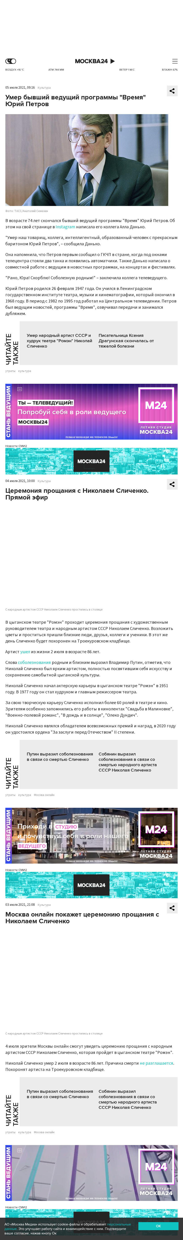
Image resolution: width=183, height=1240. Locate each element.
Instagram (65, 227)
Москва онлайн (44, 795)
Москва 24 (91, 61)
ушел (25, 652)
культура (24, 371)
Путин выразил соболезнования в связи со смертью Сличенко (60, 756)
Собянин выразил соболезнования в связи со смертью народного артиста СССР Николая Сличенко (128, 762)
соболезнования (34, 662)
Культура (44, 88)
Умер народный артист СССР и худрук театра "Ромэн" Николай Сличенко (59, 341)
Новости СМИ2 (16, 446)
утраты (10, 371)
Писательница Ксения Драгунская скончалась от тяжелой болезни (126, 341)
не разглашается (156, 1063)
